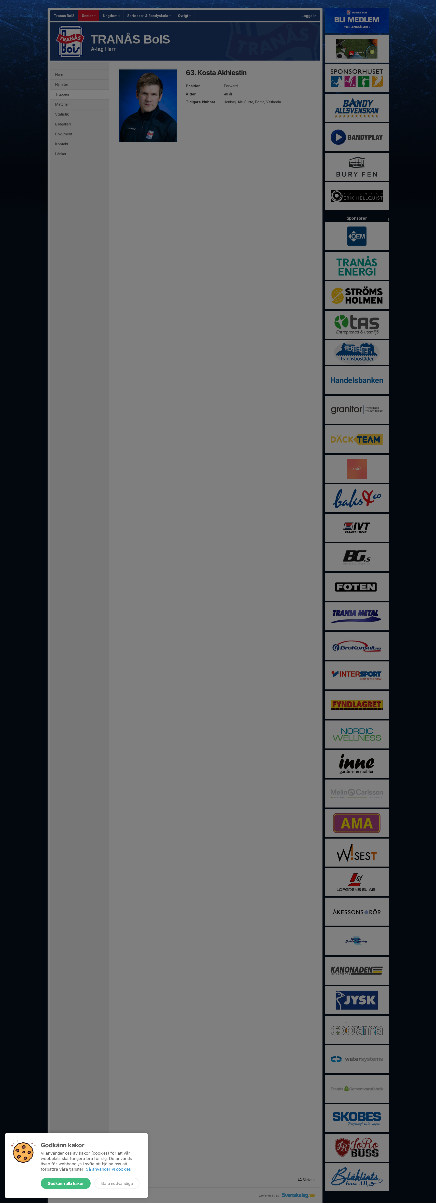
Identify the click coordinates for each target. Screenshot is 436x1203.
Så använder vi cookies (108, 1169)
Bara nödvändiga (117, 1183)
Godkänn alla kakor (66, 1183)
